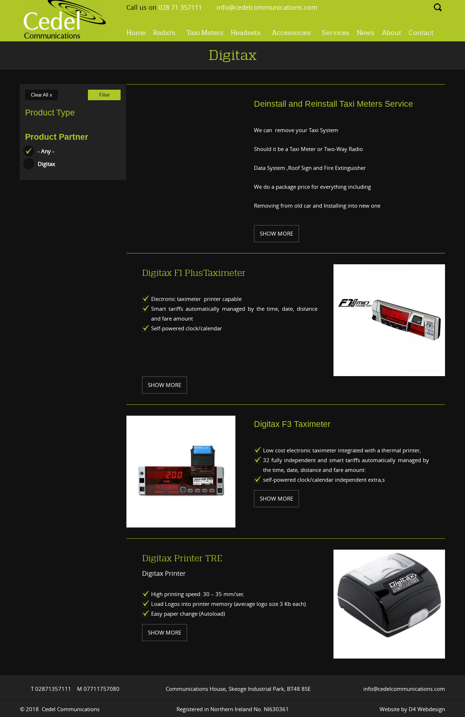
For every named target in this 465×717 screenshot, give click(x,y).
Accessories (291, 33)
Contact (421, 32)
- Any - (46, 151)
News (366, 32)
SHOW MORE (276, 233)
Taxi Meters (204, 32)
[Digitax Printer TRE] (389, 597)
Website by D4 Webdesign (412, 709)
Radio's (164, 33)
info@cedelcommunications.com (267, 7)
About (391, 32)
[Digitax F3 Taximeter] (180, 471)
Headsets (246, 33)
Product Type (50, 112)
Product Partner (56, 137)
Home (136, 32)
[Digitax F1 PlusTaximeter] (387, 320)
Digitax (46, 163)
